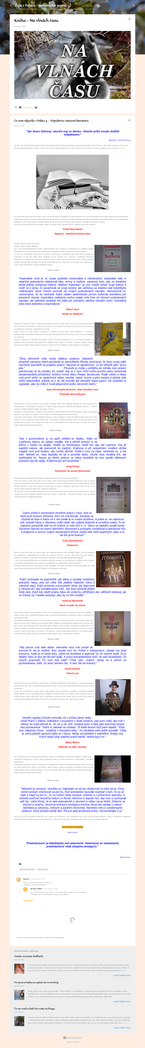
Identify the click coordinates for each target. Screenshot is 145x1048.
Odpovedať (28, 900)
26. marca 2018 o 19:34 (37, 879)
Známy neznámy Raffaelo (28, 956)
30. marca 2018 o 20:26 (50, 889)
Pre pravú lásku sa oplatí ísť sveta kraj (36, 982)
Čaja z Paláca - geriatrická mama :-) (43, 5)
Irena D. (26, 879)
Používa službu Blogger (74, 1038)
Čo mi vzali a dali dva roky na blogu (34, 1008)
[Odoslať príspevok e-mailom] (36, 108)
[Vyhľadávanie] (134, 6)
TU (119, 148)
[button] (129, 19)
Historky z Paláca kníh (27, 869)
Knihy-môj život (42, 869)
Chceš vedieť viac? (122, 975)
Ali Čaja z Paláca (36, 888)
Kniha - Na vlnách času (36, 20)
